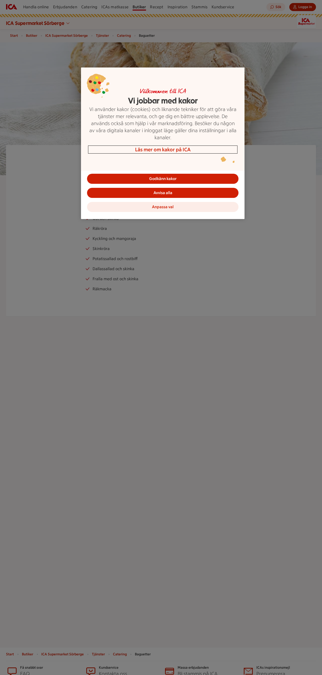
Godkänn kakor (163, 178)
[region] (163, 143)
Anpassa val (163, 206)
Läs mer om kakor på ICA (163, 150)
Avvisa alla (162, 192)
